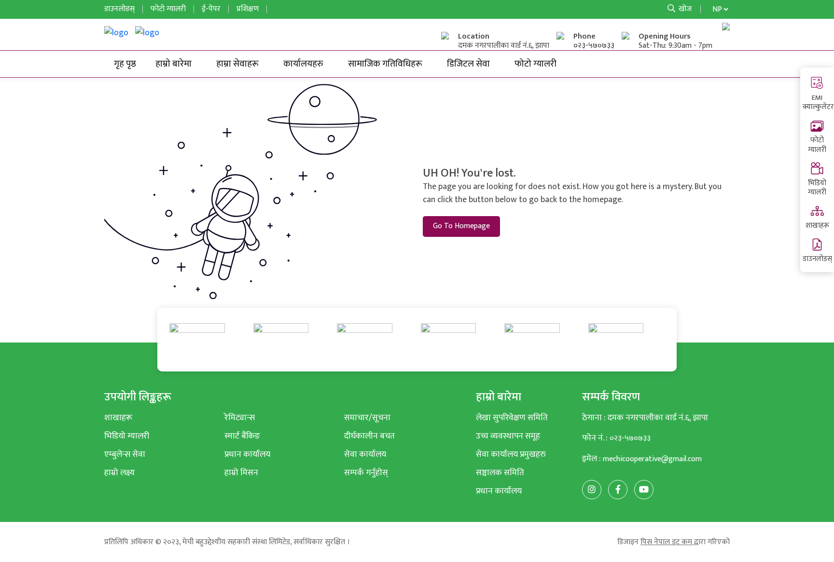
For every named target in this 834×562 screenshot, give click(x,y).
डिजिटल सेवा (468, 63)
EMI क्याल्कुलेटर (818, 102)
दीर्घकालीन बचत (369, 436)
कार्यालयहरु (303, 63)
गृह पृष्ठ (125, 63)
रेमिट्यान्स (239, 418)
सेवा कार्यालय (365, 454)
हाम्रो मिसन (241, 473)
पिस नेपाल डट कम (667, 541)
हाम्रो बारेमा (173, 63)
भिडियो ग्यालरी (817, 188)
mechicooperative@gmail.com (652, 459)
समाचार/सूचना (367, 418)
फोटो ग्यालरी (817, 145)
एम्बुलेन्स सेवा (124, 454)
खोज (684, 8)
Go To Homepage (461, 226)
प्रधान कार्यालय (247, 454)
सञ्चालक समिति (500, 473)
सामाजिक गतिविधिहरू (385, 63)
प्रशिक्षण (247, 8)
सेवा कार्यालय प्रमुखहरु (511, 454)
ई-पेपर (211, 8)
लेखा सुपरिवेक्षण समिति (512, 418)
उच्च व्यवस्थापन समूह (508, 436)
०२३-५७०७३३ (593, 45)
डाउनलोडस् (817, 259)
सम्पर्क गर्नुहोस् (366, 473)
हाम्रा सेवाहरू (237, 63)
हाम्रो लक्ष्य (119, 473)
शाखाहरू (817, 225)
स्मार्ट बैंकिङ (242, 436)
